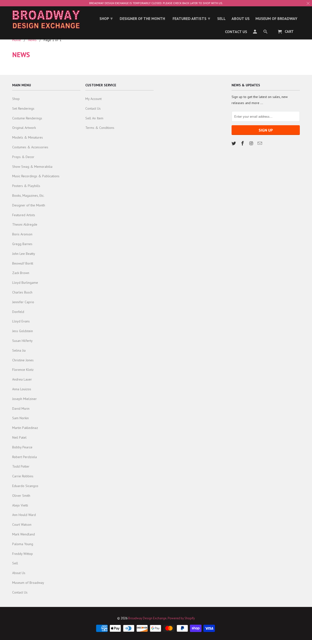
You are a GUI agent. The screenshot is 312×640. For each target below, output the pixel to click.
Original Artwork (24, 127)
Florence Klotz (23, 369)
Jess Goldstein (22, 331)
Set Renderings (23, 108)
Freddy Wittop (22, 553)
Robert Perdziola (24, 457)
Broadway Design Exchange (147, 618)
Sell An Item (94, 118)
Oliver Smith (21, 495)
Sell (15, 563)
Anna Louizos (21, 389)
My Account (93, 99)
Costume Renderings (27, 118)
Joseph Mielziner (24, 399)
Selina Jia (19, 350)
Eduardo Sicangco (25, 486)
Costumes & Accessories (30, 147)
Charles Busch (22, 292)
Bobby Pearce (22, 447)
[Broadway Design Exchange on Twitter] (234, 143)
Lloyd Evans (21, 321)
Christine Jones (23, 360)
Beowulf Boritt (22, 263)
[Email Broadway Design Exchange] (260, 143)
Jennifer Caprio (23, 302)
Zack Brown (20, 273)
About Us (18, 573)
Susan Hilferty (22, 340)
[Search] (265, 32)
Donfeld (18, 312)
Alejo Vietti (20, 505)
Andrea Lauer (22, 379)
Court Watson (21, 524)
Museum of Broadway (28, 582)
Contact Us (20, 592)
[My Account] (255, 32)
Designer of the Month (28, 205)
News (21, 54)
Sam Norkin (20, 418)
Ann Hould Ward (24, 515)
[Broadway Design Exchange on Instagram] (251, 143)
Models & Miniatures (27, 137)
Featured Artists (23, 215)
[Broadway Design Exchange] (46, 19)
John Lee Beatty (23, 253)
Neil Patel (19, 437)
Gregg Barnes (22, 244)
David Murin (20, 408)
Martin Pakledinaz (25, 428)
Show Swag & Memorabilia (32, 166)
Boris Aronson (22, 234)
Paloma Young (22, 544)
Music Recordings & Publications (35, 176)
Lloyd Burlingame (25, 282)
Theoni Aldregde (24, 224)
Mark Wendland (23, 534)
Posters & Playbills (26, 186)
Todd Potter (20, 466)
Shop (16, 99)
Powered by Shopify (181, 618)
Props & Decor (23, 157)
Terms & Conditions (99, 127)
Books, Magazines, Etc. (28, 195)
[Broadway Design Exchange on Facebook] (243, 143)
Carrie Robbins (22, 476)
